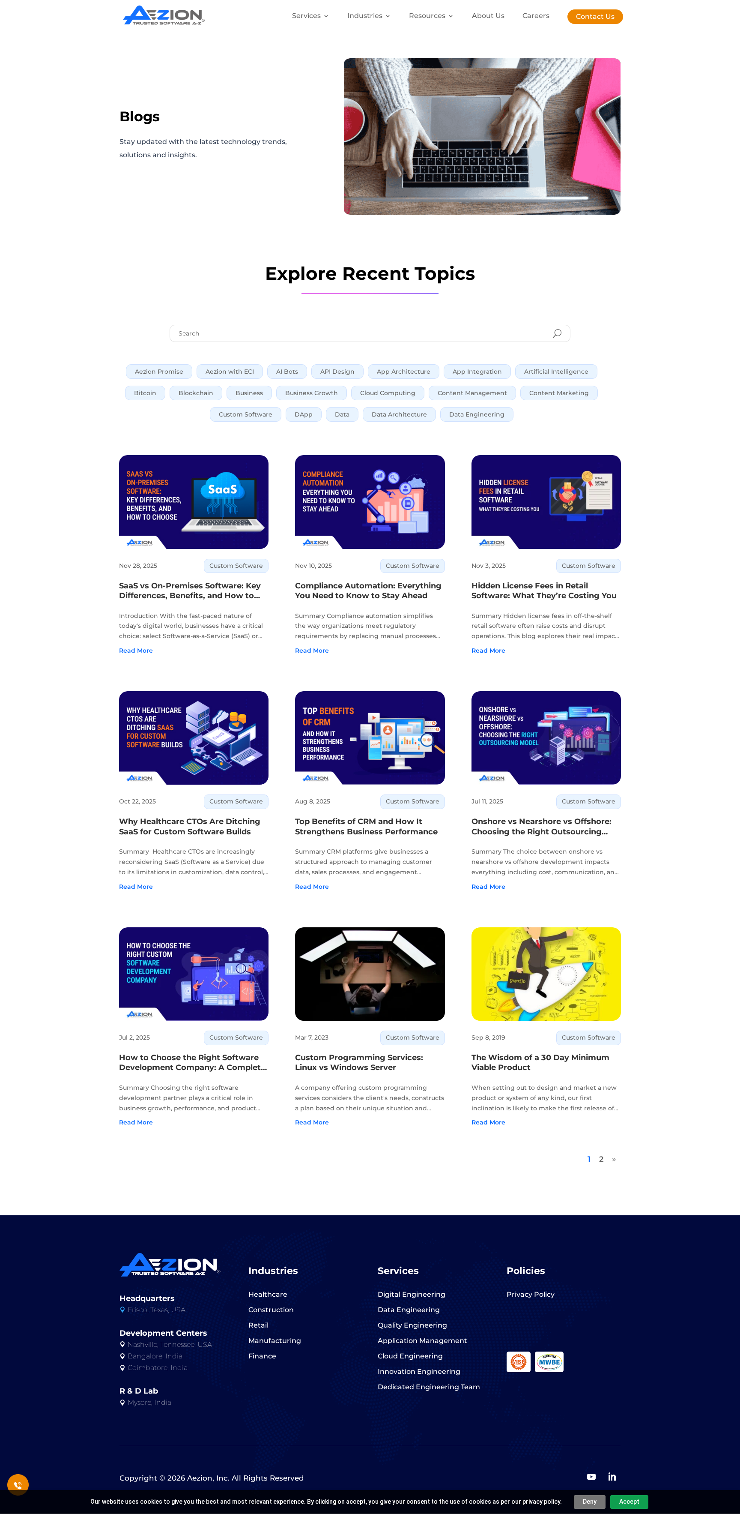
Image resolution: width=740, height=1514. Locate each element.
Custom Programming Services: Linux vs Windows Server (359, 1062)
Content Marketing (559, 393)
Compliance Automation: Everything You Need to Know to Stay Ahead (368, 590)
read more (136, 650)
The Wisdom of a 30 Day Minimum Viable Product (540, 1062)
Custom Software (245, 414)
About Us (488, 16)
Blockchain (196, 393)
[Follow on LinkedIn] (612, 1476)
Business (249, 393)
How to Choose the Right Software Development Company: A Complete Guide (192, 1063)
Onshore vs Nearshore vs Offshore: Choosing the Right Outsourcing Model (541, 827)
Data (342, 414)
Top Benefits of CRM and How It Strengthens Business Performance (366, 826)
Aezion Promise (159, 371)
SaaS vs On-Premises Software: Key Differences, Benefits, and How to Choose (190, 591)
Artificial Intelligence (556, 371)
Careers (535, 16)
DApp (304, 414)
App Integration (477, 371)
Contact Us (595, 16)
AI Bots (287, 371)
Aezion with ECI (230, 371)
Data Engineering (476, 414)
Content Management (472, 393)
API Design (337, 371)
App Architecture (403, 371)
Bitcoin (145, 393)
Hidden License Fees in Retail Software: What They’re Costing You (544, 590)
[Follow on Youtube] (591, 1476)
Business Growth (311, 393)
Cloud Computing (387, 393)
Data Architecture (399, 414)
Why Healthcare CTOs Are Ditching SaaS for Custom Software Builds (189, 826)
